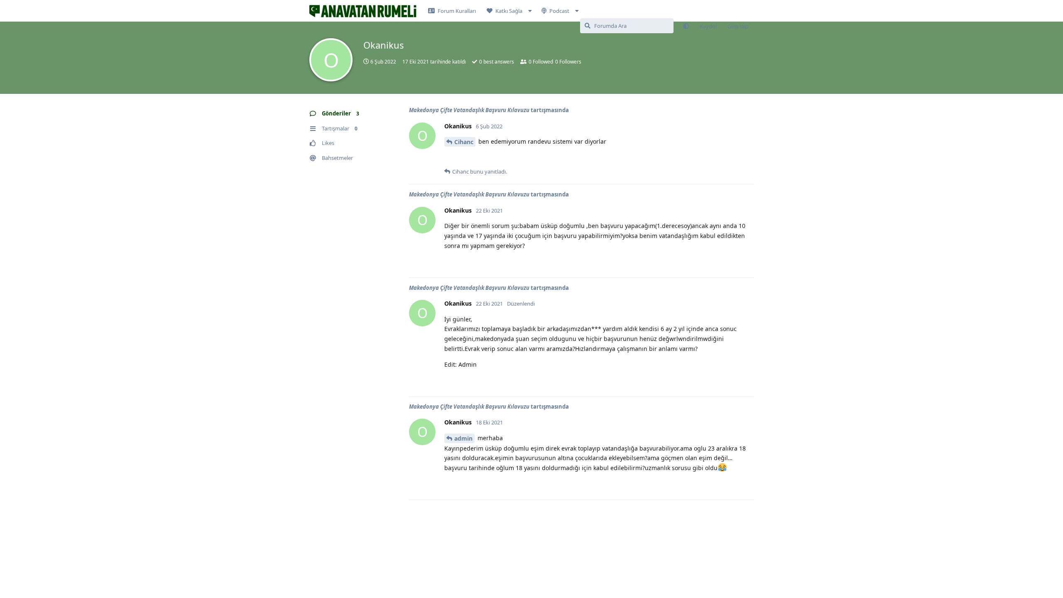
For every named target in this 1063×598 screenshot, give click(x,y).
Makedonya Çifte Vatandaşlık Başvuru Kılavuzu (469, 110)
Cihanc (463, 142)
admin (463, 438)
